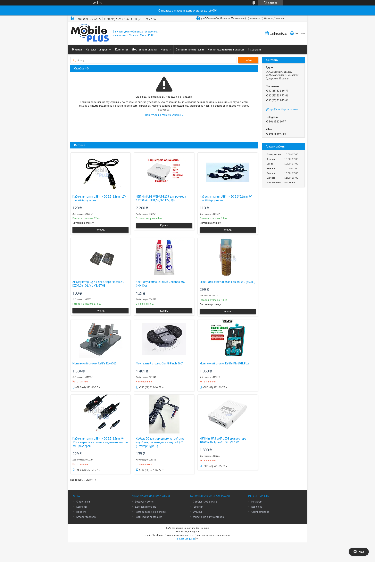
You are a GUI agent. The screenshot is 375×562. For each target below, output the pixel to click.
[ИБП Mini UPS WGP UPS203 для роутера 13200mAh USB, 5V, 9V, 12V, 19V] (164, 172)
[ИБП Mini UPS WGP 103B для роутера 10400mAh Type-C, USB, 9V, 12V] (228, 414)
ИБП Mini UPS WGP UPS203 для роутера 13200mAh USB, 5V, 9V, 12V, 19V (161, 198)
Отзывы (197, 511)
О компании (83, 501)
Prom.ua (204, 527)
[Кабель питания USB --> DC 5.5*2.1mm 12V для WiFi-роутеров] (100, 172)
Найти (248, 60)
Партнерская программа (148, 517)
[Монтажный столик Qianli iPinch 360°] (164, 339)
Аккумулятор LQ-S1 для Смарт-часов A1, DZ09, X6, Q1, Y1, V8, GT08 (98, 283)
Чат (361, 551)
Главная (77, 49)
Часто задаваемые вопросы (226, 49)
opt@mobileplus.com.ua (284, 109)
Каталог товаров (97, 49)
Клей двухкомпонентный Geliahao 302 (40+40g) (160, 283)
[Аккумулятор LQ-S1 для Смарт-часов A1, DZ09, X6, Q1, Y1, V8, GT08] (100, 257)
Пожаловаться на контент (179, 534)
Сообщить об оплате (205, 501)
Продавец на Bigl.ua (187, 531)
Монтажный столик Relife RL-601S (94, 363)
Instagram (254, 49)
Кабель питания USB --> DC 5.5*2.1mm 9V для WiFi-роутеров (226, 198)
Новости (166, 49)
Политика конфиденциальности (212, 534)
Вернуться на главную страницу (164, 115)
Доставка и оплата (144, 49)
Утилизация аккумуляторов (208, 517)
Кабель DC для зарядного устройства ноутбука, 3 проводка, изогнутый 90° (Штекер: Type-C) (160, 442)
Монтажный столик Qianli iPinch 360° (159, 363)
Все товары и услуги (81, 479)
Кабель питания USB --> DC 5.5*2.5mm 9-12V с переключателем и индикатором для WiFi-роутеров (100, 442)
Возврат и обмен (144, 501)
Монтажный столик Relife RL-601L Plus (225, 363)
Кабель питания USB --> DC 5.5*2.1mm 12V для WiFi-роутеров (99, 198)
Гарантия (198, 506)
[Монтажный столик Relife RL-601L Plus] (228, 339)
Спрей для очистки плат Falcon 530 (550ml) (227, 282)
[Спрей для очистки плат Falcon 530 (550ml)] (228, 257)
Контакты (121, 49)
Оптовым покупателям (190, 49)
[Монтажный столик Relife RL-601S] (100, 339)
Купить (100, 230)
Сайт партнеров (260, 511)
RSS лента (256, 506)
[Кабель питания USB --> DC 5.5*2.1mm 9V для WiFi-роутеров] (228, 172)
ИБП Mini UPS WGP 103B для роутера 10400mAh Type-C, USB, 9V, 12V (223, 440)
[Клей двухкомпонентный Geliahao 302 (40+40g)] (164, 257)
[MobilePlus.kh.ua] (89, 33)
